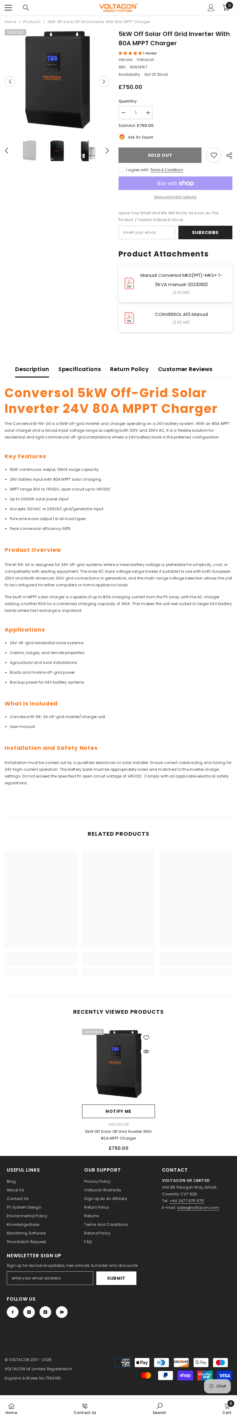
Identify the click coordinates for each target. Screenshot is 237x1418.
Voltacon (146, 59)
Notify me (118, 1111)
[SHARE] (227, 155)
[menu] (8, 7)
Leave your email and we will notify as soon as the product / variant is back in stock (168, 216)
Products (31, 21)
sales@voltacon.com (198, 1207)
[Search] (26, 7)
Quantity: (127, 101)
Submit (116, 1278)
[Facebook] (13, 1312)
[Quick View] (146, 1051)
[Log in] (211, 7)
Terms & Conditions (166, 170)
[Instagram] (29, 1312)
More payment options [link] (175, 197)
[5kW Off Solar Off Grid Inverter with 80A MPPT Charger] (118, 1065)
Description (32, 369)
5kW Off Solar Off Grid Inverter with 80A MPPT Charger (118, 1135)
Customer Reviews (185, 369)
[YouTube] (62, 1312)
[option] (57, 81)
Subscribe (205, 232)
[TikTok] (45, 1312)
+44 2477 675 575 (186, 1200)
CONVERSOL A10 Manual (181, 314)
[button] (10, 81)
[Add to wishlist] (214, 155)
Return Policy (129, 369)
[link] (41, 962)
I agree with (137, 169)
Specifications (79, 369)
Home (10, 21)
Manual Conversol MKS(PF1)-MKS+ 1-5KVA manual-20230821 (181, 280)
